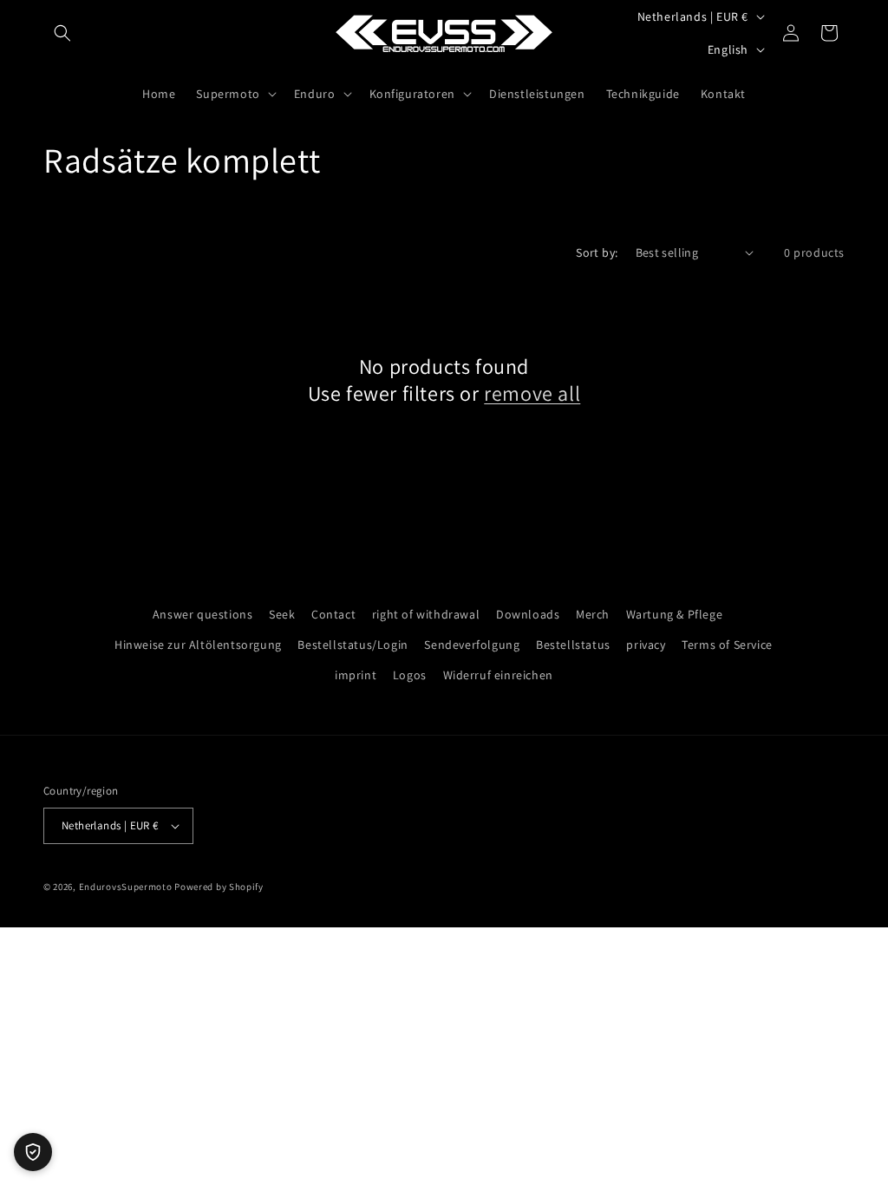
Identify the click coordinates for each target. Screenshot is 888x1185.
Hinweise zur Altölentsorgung (198, 644)
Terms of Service (727, 644)
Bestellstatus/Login (352, 644)
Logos (410, 675)
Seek (282, 614)
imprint (355, 675)
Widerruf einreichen (498, 675)
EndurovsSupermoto (126, 887)
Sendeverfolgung (471, 644)
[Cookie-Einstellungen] (33, 1152)
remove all (532, 393)
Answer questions (203, 614)
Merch (593, 614)
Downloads (527, 614)
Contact (333, 614)
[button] (62, 33)
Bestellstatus (573, 644)
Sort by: (596, 252)
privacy (645, 644)
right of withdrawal (426, 614)
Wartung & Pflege (674, 614)
